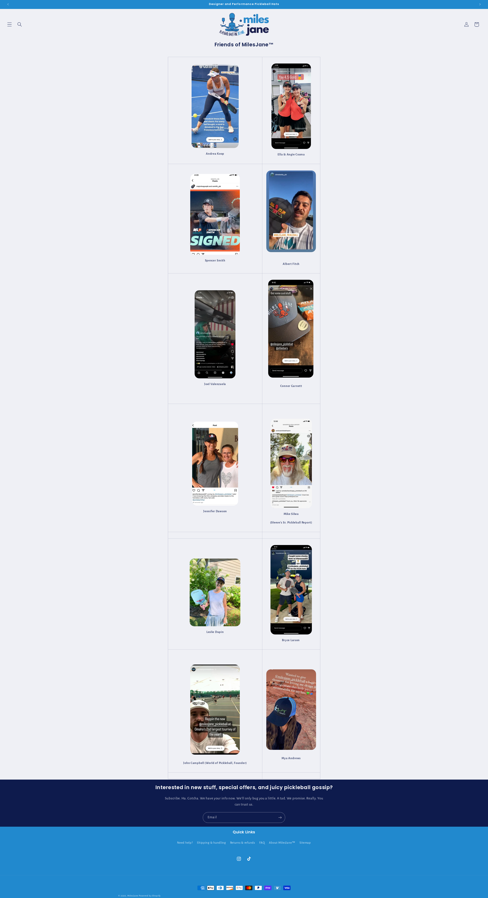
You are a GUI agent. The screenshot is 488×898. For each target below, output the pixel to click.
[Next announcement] (480, 4)
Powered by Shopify (150, 895)
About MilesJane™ (282, 842)
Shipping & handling (211, 842)
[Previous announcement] (8, 4)
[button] (10, 24)
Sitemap (305, 842)
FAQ (262, 842)
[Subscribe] (280, 817)
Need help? (185, 842)
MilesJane (132, 895)
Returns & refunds (242, 842)
